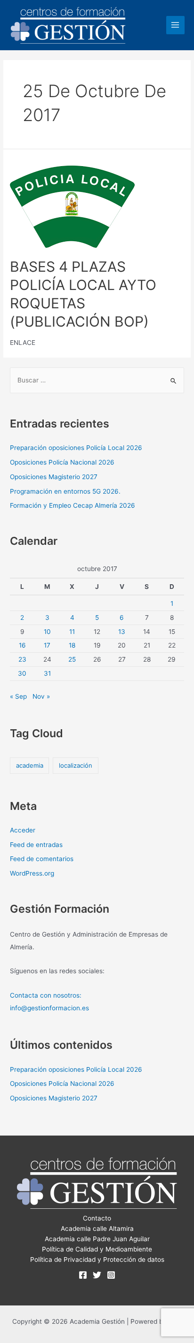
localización (75, 765)
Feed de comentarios (41, 858)
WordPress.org (32, 873)
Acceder (22, 830)
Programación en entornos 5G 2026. (65, 491)
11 (72, 631)
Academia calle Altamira (97, 1228)
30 (22, 673)
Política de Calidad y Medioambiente (97, 1249)
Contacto (97, 1218)
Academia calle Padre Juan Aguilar (97, 1239)
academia (29, 765)
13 (121, 631)
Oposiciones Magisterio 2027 (53, 477)
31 (47, 673)
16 (22, 645)
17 (47, 645)
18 (72, 645)
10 (47, 631)
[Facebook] (83, 1275)
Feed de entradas (36, 844)
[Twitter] (97, 1275)
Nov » (41, 696)
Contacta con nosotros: (45, 995)
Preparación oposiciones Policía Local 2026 (76, 447)
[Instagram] (111, 1275)
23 (22, 659)
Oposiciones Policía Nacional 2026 (62, 462)
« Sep (18, 696)
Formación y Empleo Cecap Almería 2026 (72, 505)
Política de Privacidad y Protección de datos (97, 1259)
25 (72, 659)
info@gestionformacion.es (49, 1008)
